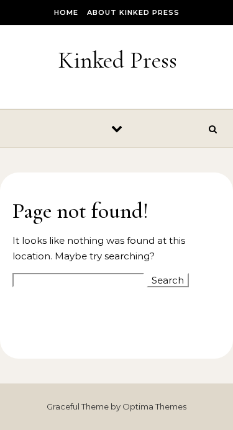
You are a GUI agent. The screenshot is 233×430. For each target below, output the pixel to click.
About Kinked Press (133, 12)
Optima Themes (154, 406)
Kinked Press (117, 60)
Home (66, 12)
